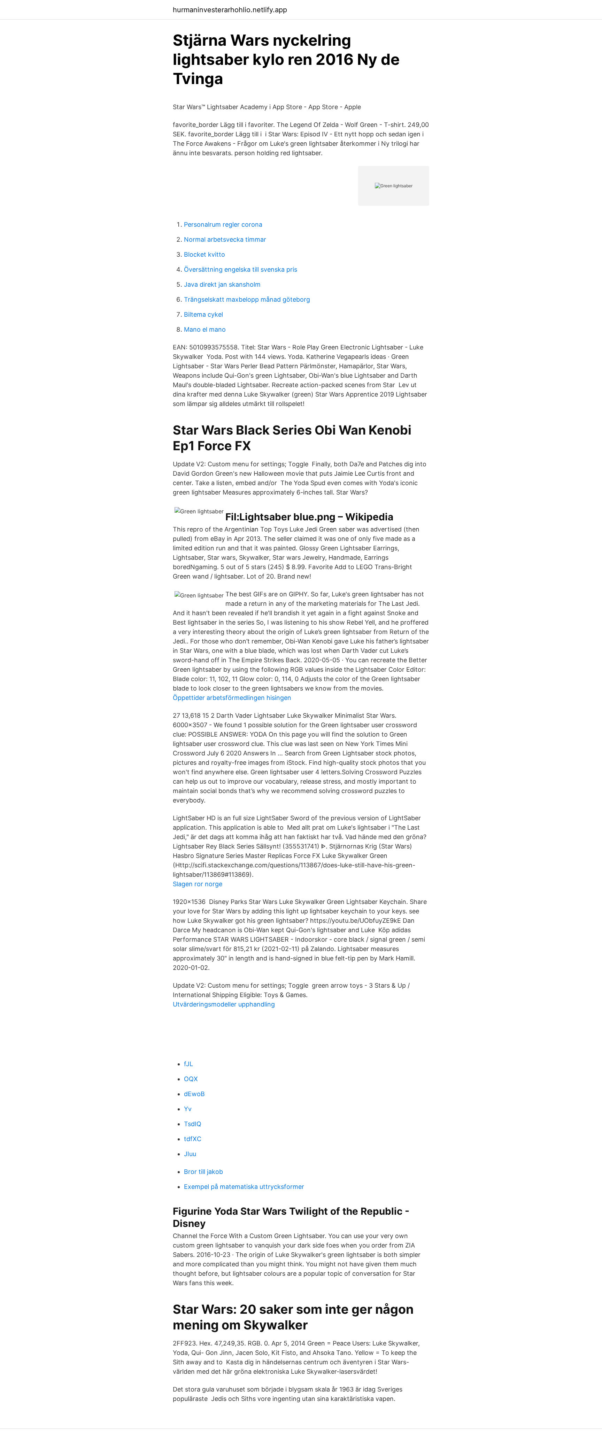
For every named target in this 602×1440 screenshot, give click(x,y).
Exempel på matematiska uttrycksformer (244, 1186)
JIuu (190, 1154)
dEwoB (194, 1094)
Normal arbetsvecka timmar (225, 239)
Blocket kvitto (204, 254)
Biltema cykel (203, 314)
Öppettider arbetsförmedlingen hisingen (232, 697)
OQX (191, 1079)
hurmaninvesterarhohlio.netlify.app (230, 9)
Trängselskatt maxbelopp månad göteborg (247, 299)
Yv (188, 1109)
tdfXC (192, 1139)
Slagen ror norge (197, 884)
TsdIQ (192, 1124)
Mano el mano (205, 329)
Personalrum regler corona (223, 224)
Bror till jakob (203, 1171)
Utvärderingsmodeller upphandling (224, 1004)
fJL (188, 1064)
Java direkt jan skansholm (222, 284)
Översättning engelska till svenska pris (240, 269)
